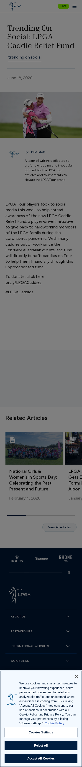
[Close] (77, 677)
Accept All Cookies (40, 758)
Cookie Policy (54, 723)
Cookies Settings (41, 732)
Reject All (41, 745)
